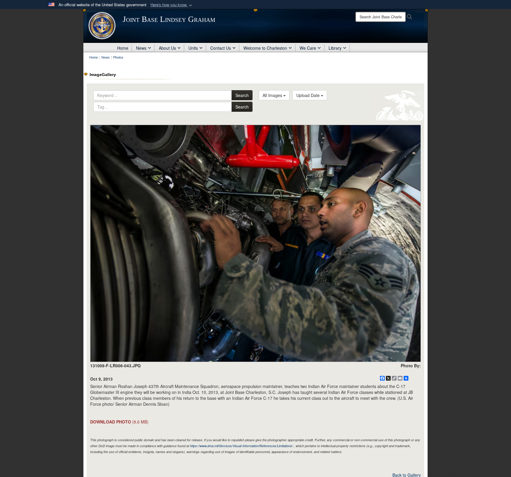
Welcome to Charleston (265, 48)
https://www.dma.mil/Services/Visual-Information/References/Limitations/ (241, 446)
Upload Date (308, 95)
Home (122, 48)
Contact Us (220, 48)
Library (335, 48)
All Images (273, 95)
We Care (308, 48)
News (141, 48)
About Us (167, 48)
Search (242, 95)
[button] (172, 5)
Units (193, 48)
